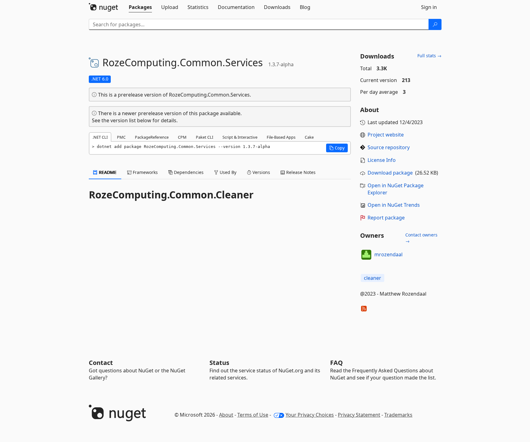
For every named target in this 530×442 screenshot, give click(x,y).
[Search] (435, 24)
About (226, 414)
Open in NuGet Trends (394, 205)
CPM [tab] (182, 137)
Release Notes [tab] (300, 172)
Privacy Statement (359, 414)
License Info (382, 160)
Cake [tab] (309, 137)
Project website (386, 134)
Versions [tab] (260, 172)
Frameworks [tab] (144, 172)
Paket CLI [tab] (204, 137)
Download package (390, 172)
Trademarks (398, 414)
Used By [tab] (227, 172)
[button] (337, 148)
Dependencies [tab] (188, 172)
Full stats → (429, 55)
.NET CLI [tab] (100, 137)
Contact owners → (421, 238)
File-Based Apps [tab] (281, 137)
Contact (101, 362)
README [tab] (107, 172)
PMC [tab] (121, 137)
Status (219, 362)
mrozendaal (388, 254)
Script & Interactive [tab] (239, 137)
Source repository (389, 147)
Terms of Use (252, 414)
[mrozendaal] (366, 254)
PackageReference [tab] (152, 137)
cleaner (372, 278)
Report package (386, 217)
